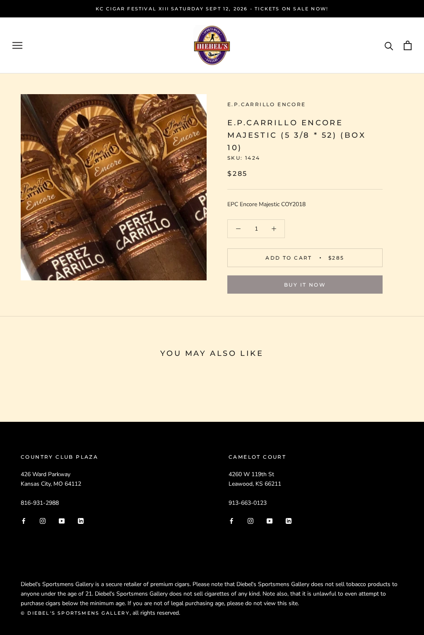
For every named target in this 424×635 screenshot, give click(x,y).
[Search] (389, 45)
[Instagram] (43, 521)
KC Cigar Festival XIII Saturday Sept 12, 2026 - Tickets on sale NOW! (212, 9)
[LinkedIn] (81, 521)
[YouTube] (62, 521)
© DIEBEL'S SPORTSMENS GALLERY (75, 613)
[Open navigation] (17, 45)
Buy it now (305, 285)
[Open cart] (408, 45)
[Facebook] (23, 521)
